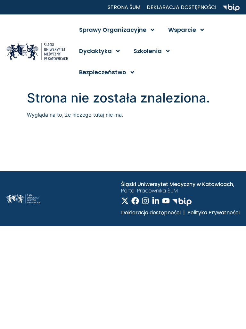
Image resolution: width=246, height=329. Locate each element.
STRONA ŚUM (124, 7)
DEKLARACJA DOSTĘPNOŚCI (181, 7)
